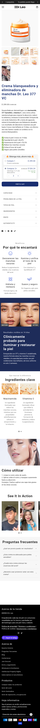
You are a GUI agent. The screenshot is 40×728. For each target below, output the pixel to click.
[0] (19, 431)
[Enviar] (31, 714)
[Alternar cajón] (3, 7)
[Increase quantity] (18, 175)
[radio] (20, 162)
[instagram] (18, 633)
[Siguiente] (37, 2)
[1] (21, 431)
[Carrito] (37, 7)
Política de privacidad (9, 626)
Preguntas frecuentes (9, 651)
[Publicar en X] (5, 231)
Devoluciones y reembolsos (27, 629)
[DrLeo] (20, 7)
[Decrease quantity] (8, 175)
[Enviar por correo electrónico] (11, 231)
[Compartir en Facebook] (2, 231)
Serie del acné (7, 688)
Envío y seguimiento (9, 665)
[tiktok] (21, 633)
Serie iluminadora (8, 691)
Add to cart (20, 184)
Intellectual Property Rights (11, 671)
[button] (14, 231)
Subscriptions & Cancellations (12, 675)
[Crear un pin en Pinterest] (8, 231)
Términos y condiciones (26, 626)
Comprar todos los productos (12, 684)
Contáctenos (6, 658)
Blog (3, 655)
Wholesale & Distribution (10, 668)
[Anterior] (2, 2)
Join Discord (6, 661)
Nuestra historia (7, 648)
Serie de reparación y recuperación (14, 694)
